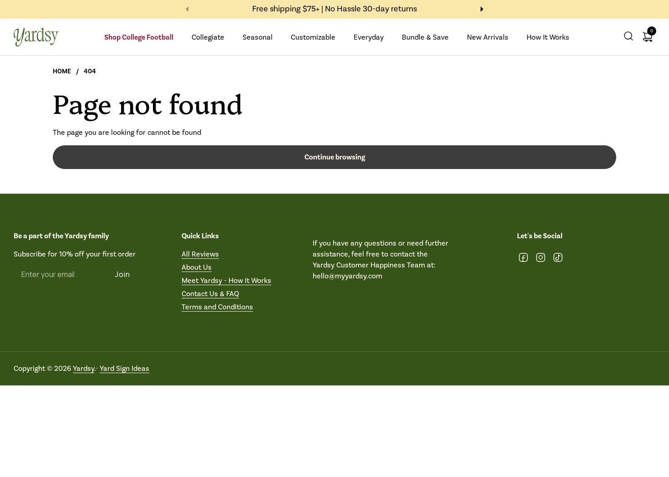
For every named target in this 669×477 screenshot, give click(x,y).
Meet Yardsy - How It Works (226, 280)
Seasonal (258, 37)
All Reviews (200, 254)
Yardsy (83, 368)
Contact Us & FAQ (210, 293)
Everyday (369, 37)
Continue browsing (334, 157)
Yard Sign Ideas (124, 368)
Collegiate (208, 37)
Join (122, 274)
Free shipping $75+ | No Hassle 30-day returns (334, 9)
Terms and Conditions (217, 307)
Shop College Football (138, 37)
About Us (197, 267)
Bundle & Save (425, 37)
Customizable (313, 37)
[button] (628, 37)
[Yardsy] (36, 37)
